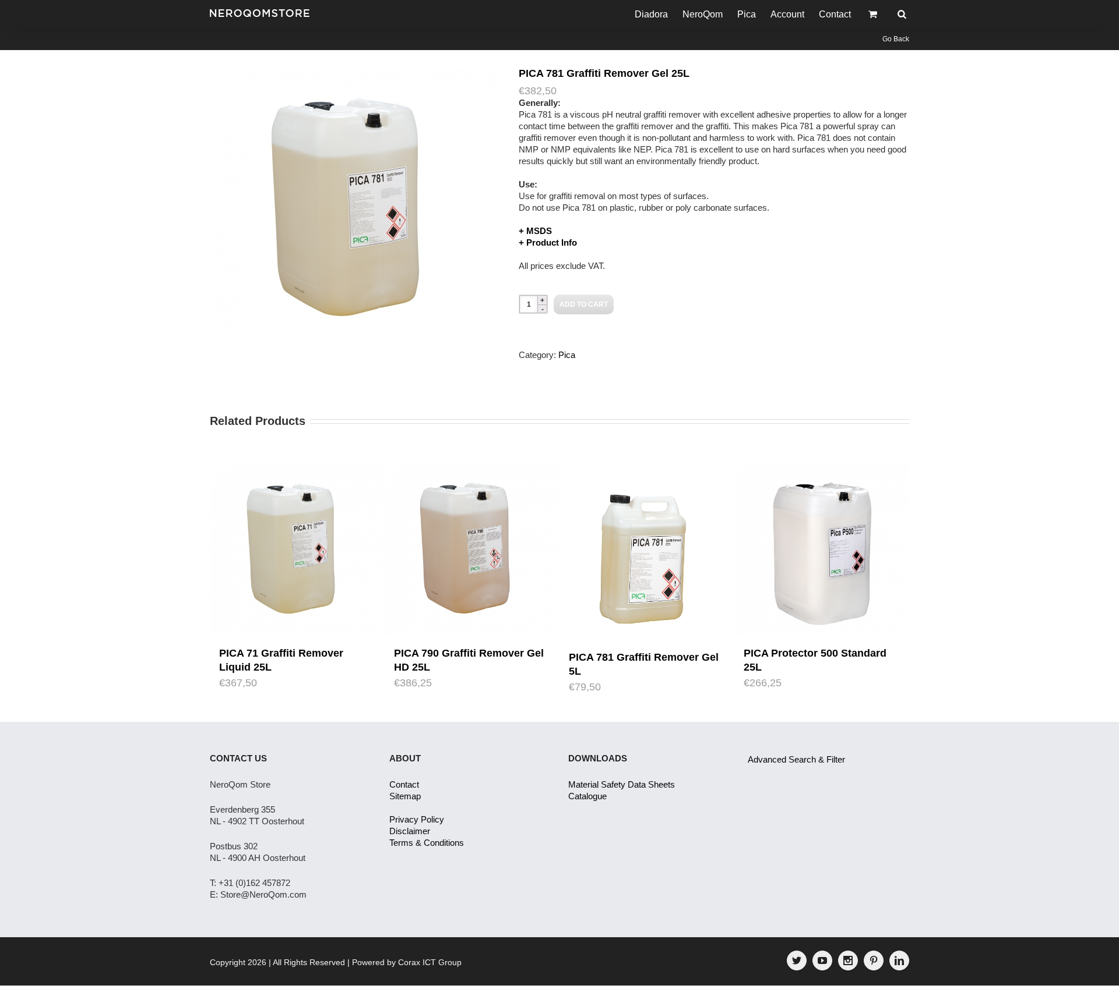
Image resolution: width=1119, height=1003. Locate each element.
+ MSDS (535, 231)
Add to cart (584, 304)
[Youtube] (822, 960)
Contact (835, 14)
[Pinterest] (874, 960)
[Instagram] (848, 960)
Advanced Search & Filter (796, 759)
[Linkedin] (899, 960)
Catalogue (587, 796)
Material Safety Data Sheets (621, 784)
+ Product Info (548, 242)
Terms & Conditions (426, 843)
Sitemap (405, 796)
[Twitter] (797, 960)
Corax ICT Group (430, 962)
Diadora (651, 14)
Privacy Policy (416, 819)
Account (787, 14)
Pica (746, 14)
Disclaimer (409, 831)
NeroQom (702, 14)
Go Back (895, 39)
